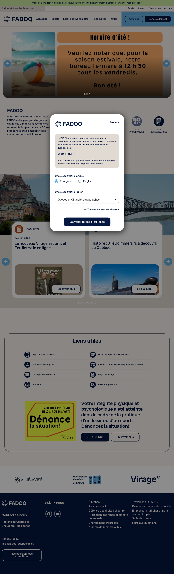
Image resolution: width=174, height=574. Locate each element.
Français (65, 181)
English (87, 181)
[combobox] (87, 199)
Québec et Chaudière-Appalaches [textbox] (79, 199)
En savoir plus (65, 153)
